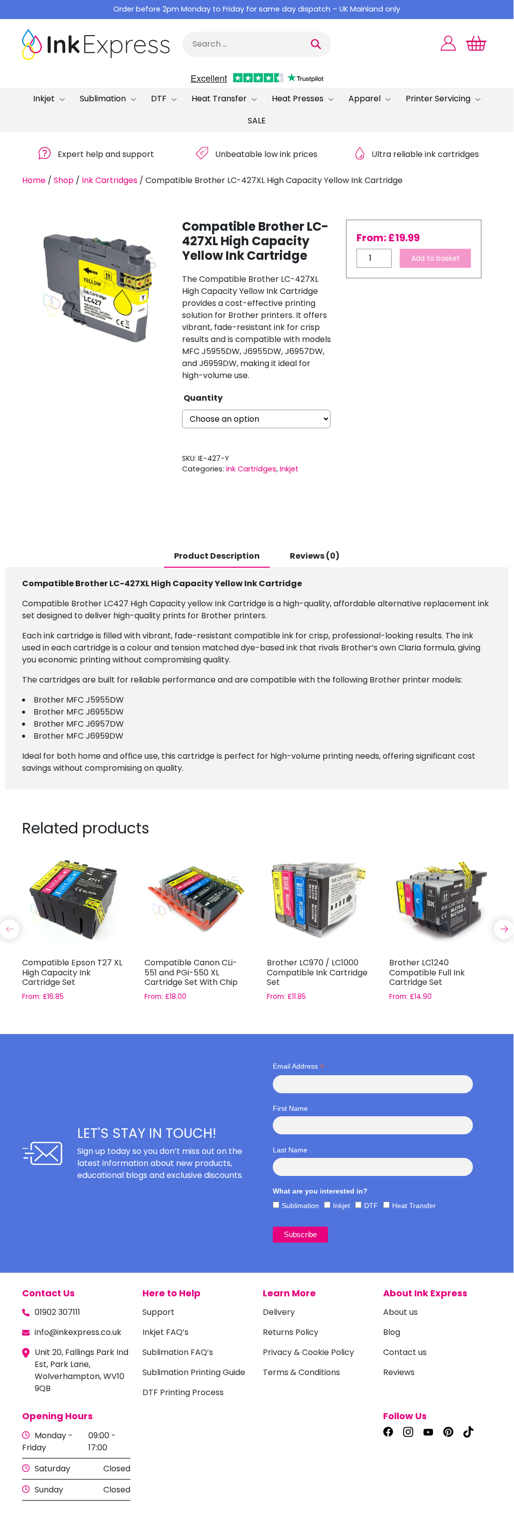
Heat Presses (297, 98)
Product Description (217, 556)
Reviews (399, 1372)
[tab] (217, 557)
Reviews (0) (314, 556)
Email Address (298, 1066)
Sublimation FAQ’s (177, 1352)
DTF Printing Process (183, 1392)
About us (400, 1312)
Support (158, 1312)
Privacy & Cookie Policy (308, 1352)
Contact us (405, 1352)
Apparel (365, 98)
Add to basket (435, 258)
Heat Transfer (219, 98)
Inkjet (44, 98)
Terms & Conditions (301, 1372)
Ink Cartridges (109, 180)
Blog (391, 1332)
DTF (158, 98)
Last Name (290, 1150)
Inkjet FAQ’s (165, 1332)
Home (34, 180)
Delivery (279, 1312)
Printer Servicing (438, 98)
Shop (64, 180)
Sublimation (103, 98)
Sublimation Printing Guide (193, 1372)
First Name (290, 1108)
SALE (257, 120)
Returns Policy (290, 1332)
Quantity (203, 398)
